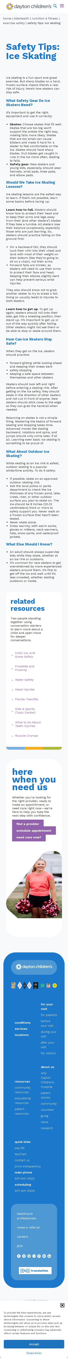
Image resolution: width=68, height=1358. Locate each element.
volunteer (47, 1110)
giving (44, 1116)
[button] (62, 1305)
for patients (49, 1015)
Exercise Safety (14, 23)
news (44, 1122)
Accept (34, 1344)
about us (47, 1067)
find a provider (27, 824)
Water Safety (24, 679)
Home (7, 18)
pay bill (20, 1148)
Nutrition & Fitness (45, 18)
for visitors (48, 1053)
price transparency (28, 1166)
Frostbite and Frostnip (24, 668)
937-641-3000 (25, 1178)
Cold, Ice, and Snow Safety (25, 654)
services (21, 1029)
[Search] (55, 5)
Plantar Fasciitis (26, 699)
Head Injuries (25, 689)
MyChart (20, 1154)
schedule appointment (33, 830)
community (49, 1103)
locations (22, 1035)
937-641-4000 (25, 1191)
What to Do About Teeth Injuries (28, 724)
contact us (22, 1160)
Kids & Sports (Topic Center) (25, 710)
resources (22, 1081)
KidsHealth (21, 18)
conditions (23, 1022)
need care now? (28, 837)
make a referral (28, 1227)
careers (22, 1236)
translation (39, 1270)
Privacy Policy (34, 1353)
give (20, 1246)
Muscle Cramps (26, 735)
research (47, 1128)
